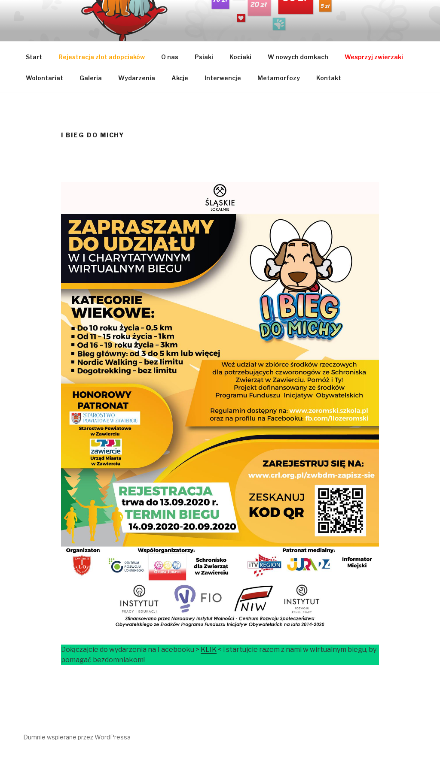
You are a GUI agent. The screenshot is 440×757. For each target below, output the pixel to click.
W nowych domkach (298, 57)
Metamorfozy (278, 78)
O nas (169, 57)
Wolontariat (44, 78)
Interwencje (223, 78)
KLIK (209, 649)
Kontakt (328, 78)
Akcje (179, 78)
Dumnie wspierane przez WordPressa (77, 737)
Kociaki (240, 57)
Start (34, 57)
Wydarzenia (136, 78)
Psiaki (204, 57)
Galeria (90, 78)
